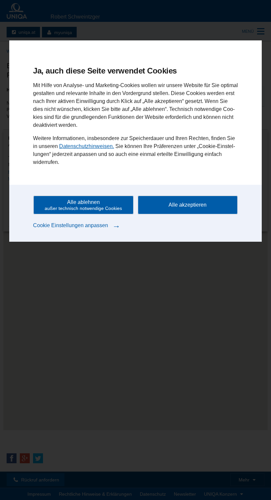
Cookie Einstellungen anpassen (76, 225)
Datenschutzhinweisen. (86, 146)
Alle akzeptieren (188, 205)
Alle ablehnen (83, 205)
